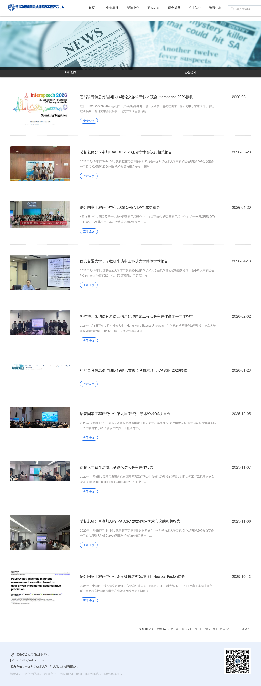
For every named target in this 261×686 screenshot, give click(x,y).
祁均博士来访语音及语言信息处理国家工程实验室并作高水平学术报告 (137, 316)
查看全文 (89, 121)
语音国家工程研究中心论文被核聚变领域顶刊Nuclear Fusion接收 (132, 576)
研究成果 (174, 7)
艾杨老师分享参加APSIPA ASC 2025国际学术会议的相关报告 (130, 521)
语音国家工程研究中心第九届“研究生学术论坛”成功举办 (125, 413)
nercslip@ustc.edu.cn (30, 660)
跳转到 (246, 629)
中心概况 (112, 7)
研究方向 (153, 7)
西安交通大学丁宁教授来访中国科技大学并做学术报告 (124, 260)
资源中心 (215, 7)
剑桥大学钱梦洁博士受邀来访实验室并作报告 (116, 467)
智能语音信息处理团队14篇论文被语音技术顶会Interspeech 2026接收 (136, 96)
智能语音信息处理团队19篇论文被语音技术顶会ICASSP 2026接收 (133, 370)
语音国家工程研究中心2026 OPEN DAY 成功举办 (120, 207)
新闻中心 (133, 7)
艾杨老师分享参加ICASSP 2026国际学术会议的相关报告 (126, 151)
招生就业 (195, 7)
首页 (92, 7)
